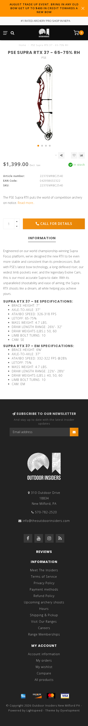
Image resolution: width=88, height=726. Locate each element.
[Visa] (65, 696)
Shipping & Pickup (44, 615)
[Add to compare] (81, 155)
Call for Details (56, 223)
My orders (44, 660)
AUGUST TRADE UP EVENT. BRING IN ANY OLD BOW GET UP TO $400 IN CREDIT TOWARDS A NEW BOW (44, 8)
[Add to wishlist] (74, 155)
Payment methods (44, 589)
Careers (44, 628)
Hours (44, 609)
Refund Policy (44, 596)
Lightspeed (34, 710)
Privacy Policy (44, 583)
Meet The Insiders (44, 570)
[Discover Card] (37, 696)
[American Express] (23, 696)
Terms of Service (44, 577)
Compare (44, 673)
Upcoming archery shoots (44, 602)
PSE (44, 57)
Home (22, 45)
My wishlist (44, 667)
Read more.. (26, 203)
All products (44, 680)
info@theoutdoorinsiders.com (46, 521)
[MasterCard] (51, 696)
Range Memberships (44, 634)
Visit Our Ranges (44, 621)
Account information (44, 654)
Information (42, 238)
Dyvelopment (70, 710)
